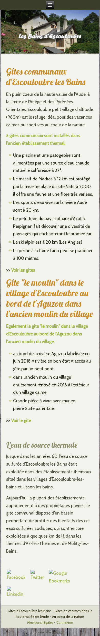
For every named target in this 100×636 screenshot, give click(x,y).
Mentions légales (40, 622)
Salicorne (57, 632)
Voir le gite (21, 420)
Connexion (64, 622)
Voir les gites (23, 270)
